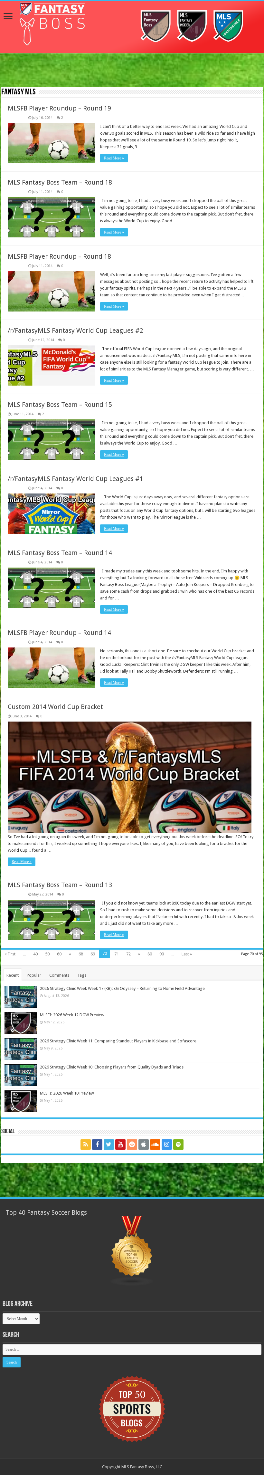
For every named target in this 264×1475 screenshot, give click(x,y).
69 (92, 954)
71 (116, 954)
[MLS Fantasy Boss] (132, 27)
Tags (81, 975)
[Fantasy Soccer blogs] (132, 1251)
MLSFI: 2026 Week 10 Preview (67, 1093)
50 (47, 954)
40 (35, 954)
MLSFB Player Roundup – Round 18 (59, 256)
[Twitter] (109, 1144)
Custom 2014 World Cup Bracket (55, 707)
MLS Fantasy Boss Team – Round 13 (60, 885)
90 (161, 954)
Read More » (114, 158)
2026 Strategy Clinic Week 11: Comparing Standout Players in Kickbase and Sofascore (118, 1041)
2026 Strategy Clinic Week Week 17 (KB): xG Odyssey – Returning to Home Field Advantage (122, 988)
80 (149, 954)
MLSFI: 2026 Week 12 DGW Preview (72, 1014)
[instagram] (167, 1144)
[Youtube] (120, 1144)
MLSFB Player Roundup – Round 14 (59, 633)
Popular (34, 975)
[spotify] (178, 1144)
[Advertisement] (132, 71)
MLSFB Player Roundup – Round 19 (59, 108)
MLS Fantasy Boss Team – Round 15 (60, 404)
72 (128, 954)
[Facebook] (97, 1144)
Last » (187, 954)
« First (10, 954)
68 (81, 954)
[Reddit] (132, 1144)
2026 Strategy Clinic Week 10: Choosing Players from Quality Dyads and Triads (112, 1067)
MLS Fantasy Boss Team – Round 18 (60, 182)
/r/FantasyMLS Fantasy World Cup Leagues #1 (75, 479)
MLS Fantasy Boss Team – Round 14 (60, 553)
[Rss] (85, 1144)
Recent (12, 975)
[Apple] (143, 1144)
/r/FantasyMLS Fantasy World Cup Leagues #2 (75, 330)
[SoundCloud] (155, 1144)
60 (59, 954)
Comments (59, 975)
